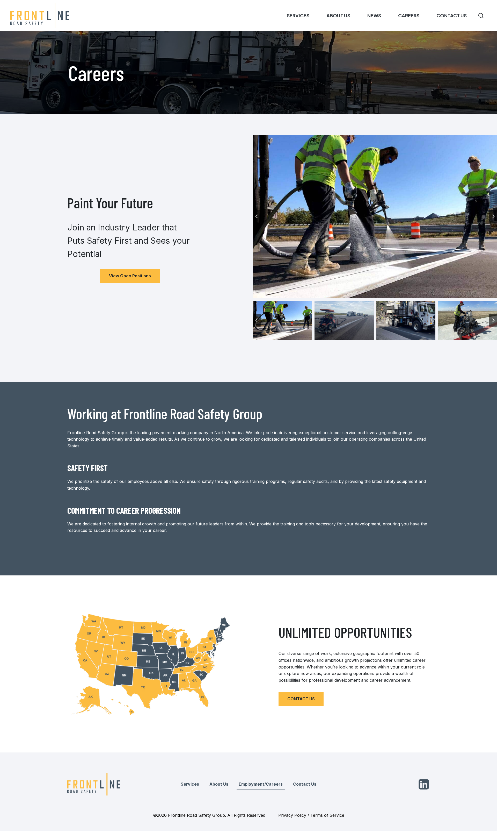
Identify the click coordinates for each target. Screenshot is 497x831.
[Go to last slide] (257, 216)
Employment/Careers (261, 784)
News (374, 15)
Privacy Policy (292, 815)
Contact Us (451, 15)
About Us (338, 15)
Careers (408, 15)
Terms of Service (327, 815)
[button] (282, 320)
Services (298, 15)
